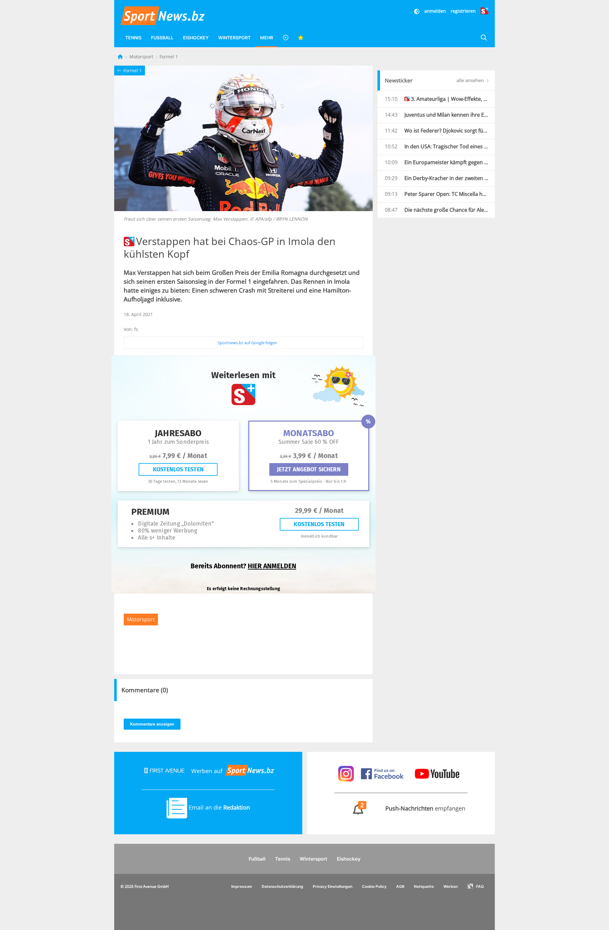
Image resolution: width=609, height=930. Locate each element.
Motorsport (141, 57)
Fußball (162, 37)
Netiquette (424, 886)
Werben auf (207, 771)
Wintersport (234, 37)
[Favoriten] (300, 37)
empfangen (413, 808)
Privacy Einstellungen (332, 886)
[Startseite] (120, 57)
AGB (400, 886)
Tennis (133, 37)
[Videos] (285, 37)
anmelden (435, 11)
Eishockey (196, 37)
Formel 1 (169, 57)
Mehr (266, 37)
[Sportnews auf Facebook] (383, 773)
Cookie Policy (374, 886)
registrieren (463, 11)
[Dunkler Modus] (417, 11)
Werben (450, 886)
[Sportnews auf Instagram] (347, 773)
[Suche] (484, 37)
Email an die (218, 807)
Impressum (241, 886)
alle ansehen (470, 80)
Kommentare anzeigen (152, 724)
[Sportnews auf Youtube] (437, 773)
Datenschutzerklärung (282, 886)
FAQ (480, 886)
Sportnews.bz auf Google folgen (247, 343)
